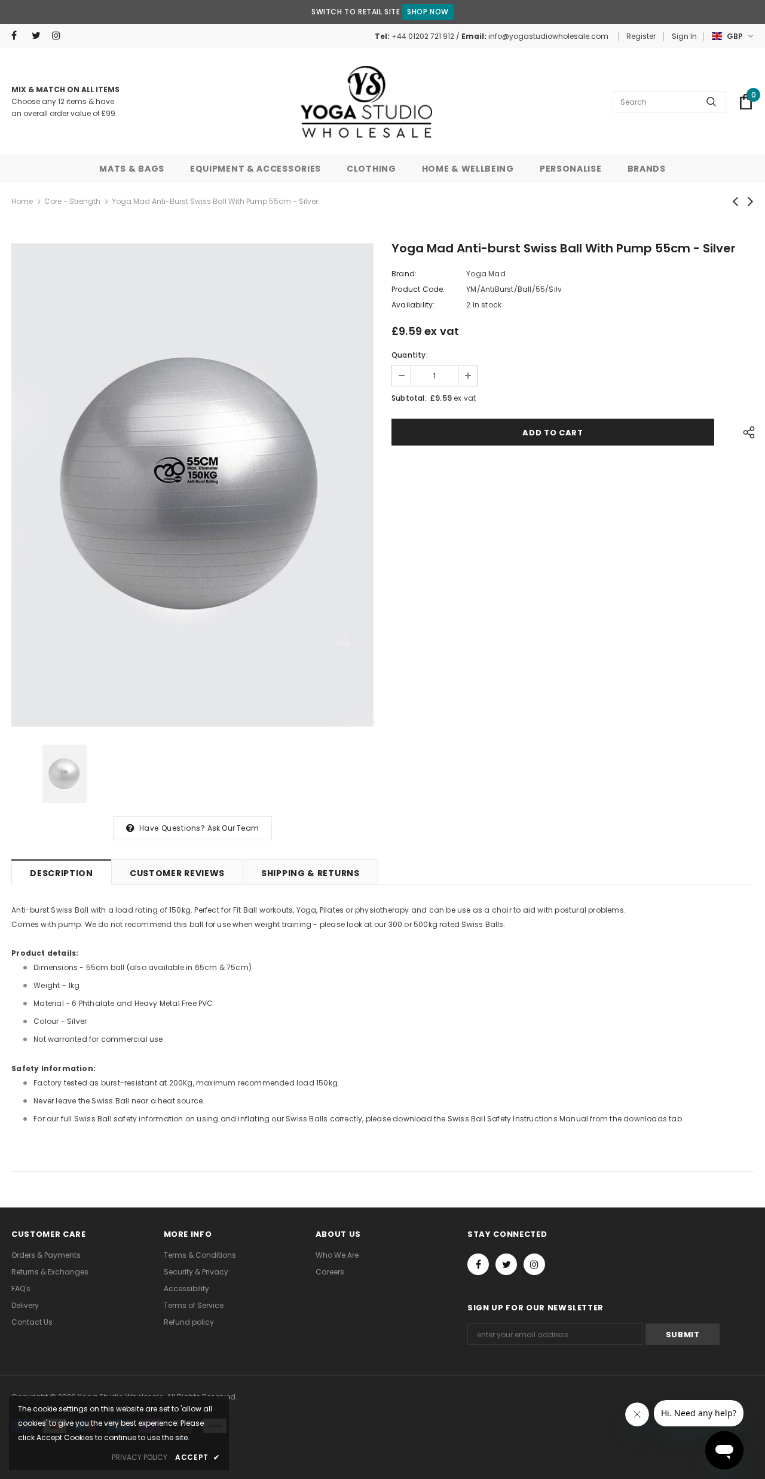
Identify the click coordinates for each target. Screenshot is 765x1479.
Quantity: (409, 355)
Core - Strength (72, 201)
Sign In (684, 36)
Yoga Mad (486, 274)
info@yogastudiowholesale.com (548, 36)
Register (641, 36)
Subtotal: (409, 398)
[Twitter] (39, 35)
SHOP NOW (428, 12)
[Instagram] (59, 35)
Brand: (404, 274)
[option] (192, 485)
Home (22, 201)
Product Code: (418, 289)
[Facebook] (18, 35)
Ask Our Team (233, 828)
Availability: (413, 305)
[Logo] (366, 102)
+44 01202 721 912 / (426, 36)
